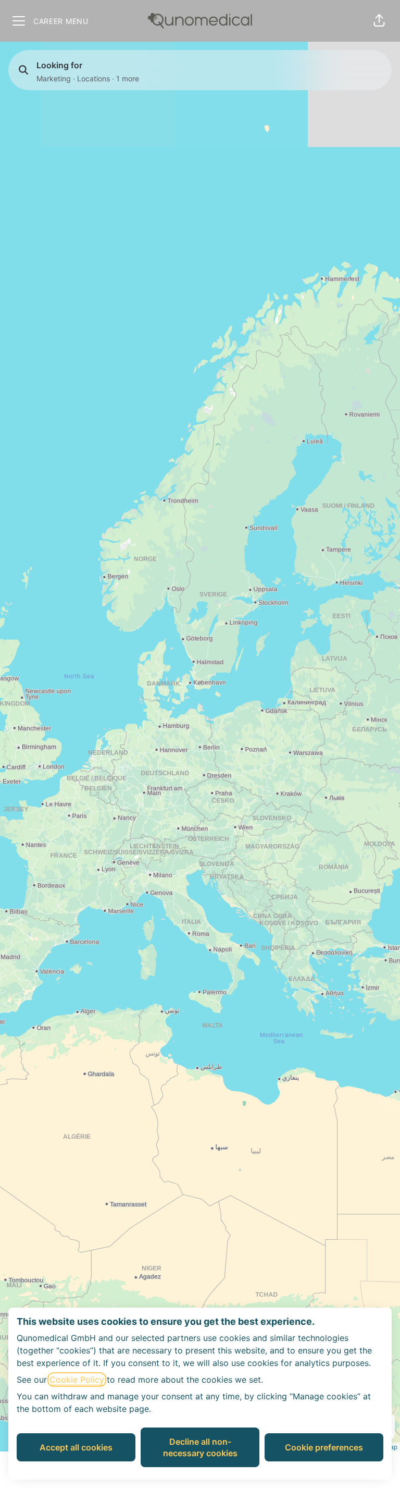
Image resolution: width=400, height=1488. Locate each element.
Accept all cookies (76, 1447)
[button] (379, 20)
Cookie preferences (324, 1447)
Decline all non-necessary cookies (200, 1447)
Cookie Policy (76, 1379)
